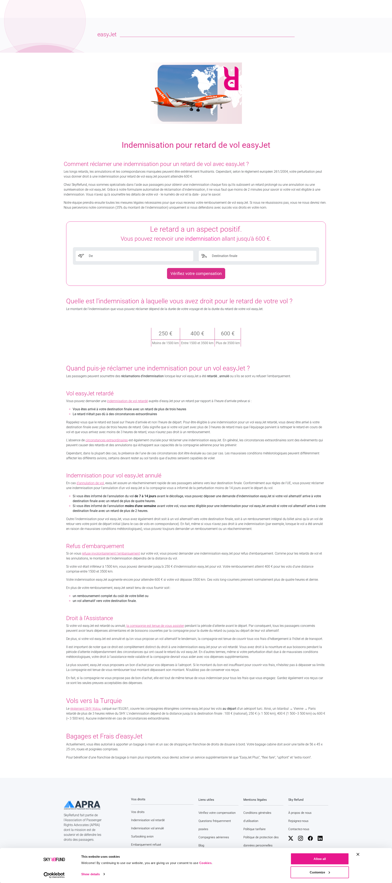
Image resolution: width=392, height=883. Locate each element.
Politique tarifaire (254, 829)
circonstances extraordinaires (107, 440)
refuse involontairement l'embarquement (111, 553)
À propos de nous (300, 813)
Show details (90, 874)
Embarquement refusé (146, 844)
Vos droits (138, 812)
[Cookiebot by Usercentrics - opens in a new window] (54, 875)
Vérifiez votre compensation (196, 273)
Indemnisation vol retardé (148, 820)
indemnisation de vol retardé (127, 401)
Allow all (320, 859)
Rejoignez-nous (298, 821)
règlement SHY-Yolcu (85, 709)
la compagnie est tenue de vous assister (155, 626)
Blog (201, 845)
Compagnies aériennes (213, 837)
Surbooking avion (142, 836)
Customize (317, 872)
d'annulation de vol (90, 483)
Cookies (205, 863)
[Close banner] (357, 854)
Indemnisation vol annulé (147, 828)
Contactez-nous (298, 829)
